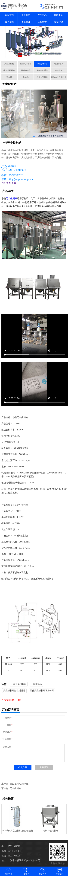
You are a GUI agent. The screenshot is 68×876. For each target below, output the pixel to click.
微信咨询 (42, 874)
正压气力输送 (25, 64)
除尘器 (26, 77)
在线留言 (42, 22)
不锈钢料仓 (26, 70)
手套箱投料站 (9, 70)
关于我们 (25, 15)
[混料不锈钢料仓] (50, 816)
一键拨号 (25, 874)
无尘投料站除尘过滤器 (14, 690)
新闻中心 (58, 15)
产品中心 (42, 15)
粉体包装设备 (42, 77)
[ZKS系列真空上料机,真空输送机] (17, 816)
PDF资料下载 (8, 183)
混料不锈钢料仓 (50, 831)
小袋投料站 (36, 684)
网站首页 (9, 15)
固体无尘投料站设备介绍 (42, 690)
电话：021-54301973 (11, 851)
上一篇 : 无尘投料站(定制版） (16, 784)
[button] (32, 54)
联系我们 (58, 22)
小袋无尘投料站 (18, 684)
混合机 (9, 77)
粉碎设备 (58, 70)
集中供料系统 (42, 70)
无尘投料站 (42, 64)
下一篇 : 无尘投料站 (11, 788)
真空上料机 (9, 64)
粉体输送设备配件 (58, 77)
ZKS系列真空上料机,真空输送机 (17, 831)
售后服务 (25, 22)
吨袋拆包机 (58, 64)
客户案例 (9, 22)
